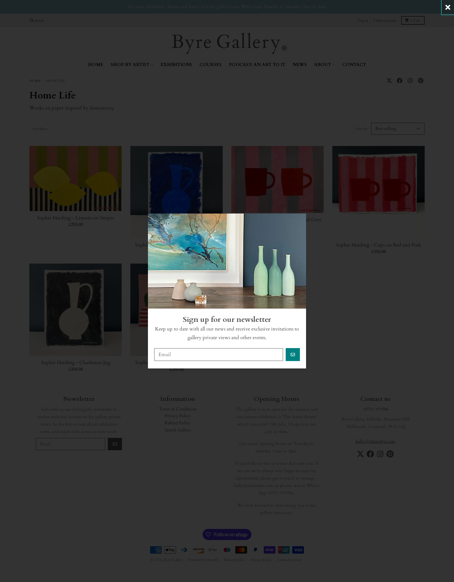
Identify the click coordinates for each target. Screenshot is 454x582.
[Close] (448, 7)
